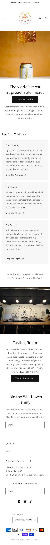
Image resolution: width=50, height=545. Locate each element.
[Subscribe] (41, 425)
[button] (3, 18)
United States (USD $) (23, 520)
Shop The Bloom (13, 213)
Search (9, 451)
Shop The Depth (13, 258)
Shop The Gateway (14, 175)
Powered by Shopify (33, 539)
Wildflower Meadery (21, 539)
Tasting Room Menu (25, 378)
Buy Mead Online (25, 99)
